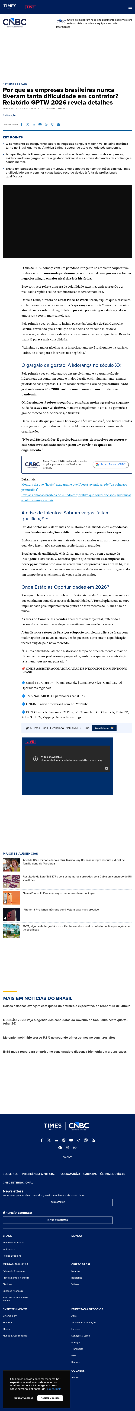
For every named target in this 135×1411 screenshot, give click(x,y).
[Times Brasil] (11, 6)
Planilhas (7, 1284)
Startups (75, 1362)
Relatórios (76, 1277)
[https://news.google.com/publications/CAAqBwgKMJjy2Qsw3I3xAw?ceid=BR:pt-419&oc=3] (60, 1147)
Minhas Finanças (15, 1264)
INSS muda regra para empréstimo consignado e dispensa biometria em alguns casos (65, 1051)
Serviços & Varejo (81, 1335)
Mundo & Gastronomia (15, 1335)
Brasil (7, 1236)
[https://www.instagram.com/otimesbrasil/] (64, 1140)
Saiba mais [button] (54, 1388)
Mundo (76, 1236)
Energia (75, 1342)
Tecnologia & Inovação (83, 1322)
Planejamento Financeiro (16, 1277)
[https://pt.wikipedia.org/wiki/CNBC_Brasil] (86, 1140)
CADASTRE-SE (58, 1202)
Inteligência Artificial (38, 1174)
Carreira (90, 1174)
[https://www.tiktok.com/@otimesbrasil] (79, 1140)
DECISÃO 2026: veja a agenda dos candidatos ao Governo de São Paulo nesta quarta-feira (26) (65, 1021)
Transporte (77, 1348)
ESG (73, 1355)
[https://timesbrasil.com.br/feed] (93, 1140)
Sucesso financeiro (13, 1290)
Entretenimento (15, 1309)
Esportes (7, 1322)
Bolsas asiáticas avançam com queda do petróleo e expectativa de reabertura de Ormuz (66, 1006)
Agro (74, 1315)
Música (6, 1329)
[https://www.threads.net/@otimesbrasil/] (67, 1147)
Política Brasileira (12, 1255)
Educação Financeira (14, 1271)
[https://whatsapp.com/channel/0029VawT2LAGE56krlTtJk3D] (75, 1147)
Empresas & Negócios (87, 1309)
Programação (69, 1174)
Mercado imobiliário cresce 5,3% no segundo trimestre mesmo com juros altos (59, 1037)
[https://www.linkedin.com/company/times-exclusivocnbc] (56, 1140)
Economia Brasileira (13, 1242)
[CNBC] (14, 22)
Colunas (78, 1371)
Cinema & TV (10, 1315)
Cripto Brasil (81, 1264)
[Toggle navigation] (130, 7)
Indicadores (9, 1249)
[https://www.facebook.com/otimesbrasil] (42, 1140)
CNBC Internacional (18, 1182)
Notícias (75, 1271)
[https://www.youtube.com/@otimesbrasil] (71, 1140)
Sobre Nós (10, 1174)
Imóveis (75, 1329)
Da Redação (9, 115)
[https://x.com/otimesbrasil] (49, 1140)
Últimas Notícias (112, 1174)
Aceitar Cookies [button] (50, 1397)
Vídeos (75, 1284)
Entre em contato (57, 1220)
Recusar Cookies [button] (23, 1397)
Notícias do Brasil (15, 84)
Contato (67, 1157)
